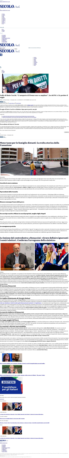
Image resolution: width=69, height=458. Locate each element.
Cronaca (35, 58)
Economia (4, 18)
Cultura (3, 19)
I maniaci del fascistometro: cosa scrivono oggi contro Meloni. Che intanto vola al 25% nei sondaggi (19, 117)
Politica (35, 57)
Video (3, 16)
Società (3, 17)
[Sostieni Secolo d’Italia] (11, 393)
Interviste (3, 22)
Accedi (8, 1)
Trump (3, 31)
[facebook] (0, 0)
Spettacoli (3, 20)
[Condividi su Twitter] (4, 102)
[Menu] (0, 53)
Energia (35, 64)
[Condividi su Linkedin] (2, 102)
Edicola (1, 1)
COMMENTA (67, 132)
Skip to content (2, 47)
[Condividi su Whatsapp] (3, 102)
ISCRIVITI (2, 399)
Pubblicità (4, 449)
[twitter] (2, 0)
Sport (3, 21)
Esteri (35, 59)
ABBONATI (5, 1)
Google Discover (12, 103)
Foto (3, 23)
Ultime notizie (4, 39)
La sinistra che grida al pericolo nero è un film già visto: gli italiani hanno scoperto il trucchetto (18, 116)
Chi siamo (4, 35)
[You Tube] (1, 0)
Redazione (4, 36)
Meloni (3, 30)
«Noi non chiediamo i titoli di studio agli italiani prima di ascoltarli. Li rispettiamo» (21, 303)
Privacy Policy (4, 451)
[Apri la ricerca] (0, 67)
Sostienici (3, 37)
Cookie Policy (4, 450)
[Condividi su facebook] (0, 102)
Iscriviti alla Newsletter (6, 38)
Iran (3, 29)
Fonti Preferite (18, 103)
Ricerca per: (2, 48)
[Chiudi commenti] (0, 133)
